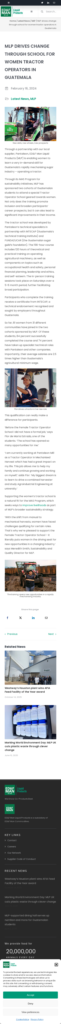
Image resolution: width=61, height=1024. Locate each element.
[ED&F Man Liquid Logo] (12, 7)
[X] (20, 618)
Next (51, 634)
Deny (30, 1003)
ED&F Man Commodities (17, 821)
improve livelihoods (34, 505)
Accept (30, 995)
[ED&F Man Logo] (10, 805)
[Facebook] (7, 618)
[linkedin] (48, 3)
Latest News (24, 20)
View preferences (30, 1012)
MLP (34, 20)
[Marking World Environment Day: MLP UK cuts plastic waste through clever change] (30, 707)
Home (13, 20)
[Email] (46, 618)
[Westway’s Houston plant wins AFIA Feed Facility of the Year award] (30, 652)
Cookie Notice (22, 1019)
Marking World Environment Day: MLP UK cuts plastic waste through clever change (30, 746)
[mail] (54, 3)
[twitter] (42, 3)
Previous (12, 634)
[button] (56, 964)
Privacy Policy (37, 1019)
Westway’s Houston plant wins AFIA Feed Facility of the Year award (27, 690)
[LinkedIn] (33, 618)
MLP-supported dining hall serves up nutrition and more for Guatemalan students (27, 920)
